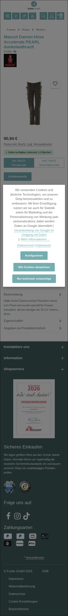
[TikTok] (26, 516)
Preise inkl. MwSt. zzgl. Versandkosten (28, 144)
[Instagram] (17, 516)
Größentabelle (17, 176)
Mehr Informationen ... (35, 239)
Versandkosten (35, 557)
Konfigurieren (34, 255)
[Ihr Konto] (52, 16)
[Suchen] (43, 16)
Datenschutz (25, 245)
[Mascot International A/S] (34, 60)
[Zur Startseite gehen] (34, 5)
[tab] (33, 304)
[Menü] (7, 16)
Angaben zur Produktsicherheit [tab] (24, 328)
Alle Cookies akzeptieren (34, 267)
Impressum (43, 245)
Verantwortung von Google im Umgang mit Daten (34, 233)
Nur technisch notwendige (34, 278)
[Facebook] (8, 516)
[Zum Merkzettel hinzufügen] (55, 83)
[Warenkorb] (60, 16)
